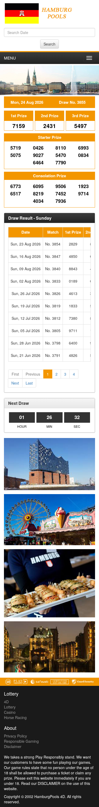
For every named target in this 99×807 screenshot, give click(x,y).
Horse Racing (15, 717)
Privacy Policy (15, 736)
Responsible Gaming (21, 741)
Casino (10, 712)
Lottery (10, 707)
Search (49, 44)
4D (6, 701)
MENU (10, 58)
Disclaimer (12, 746)
